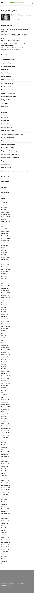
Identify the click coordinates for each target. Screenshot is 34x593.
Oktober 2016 (5, 461)
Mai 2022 (3, 307)
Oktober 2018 (5, 409)
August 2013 (4, 551)
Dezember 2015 (5, 485)
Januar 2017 (4, 454)
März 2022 (4, 312)
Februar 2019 (5, 400)
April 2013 (4, 561)
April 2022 (4, 309)
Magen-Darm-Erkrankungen (8, 90)
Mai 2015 (3, 502)
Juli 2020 (3, 359)
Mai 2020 (3, 364)
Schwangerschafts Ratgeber (9, 154)
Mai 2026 (3, 210)
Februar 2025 (5, 231)
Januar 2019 (4, 402)
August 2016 (4, 466)
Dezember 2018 (5, 404)
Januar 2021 (4, 345)
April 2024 (4, 252)
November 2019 (5, 378)
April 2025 (4, 229)
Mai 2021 (3, 335)
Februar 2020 (5, 371)
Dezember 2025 (5, 214)
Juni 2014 (4, 528)
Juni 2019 (4, 390)
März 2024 (4, 255)
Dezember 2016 (5, 457)
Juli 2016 (3, 468)
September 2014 (5, 521)
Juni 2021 (4, 333)
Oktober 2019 (5, 381)
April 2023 (4, 281)
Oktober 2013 (5, 547)
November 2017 (5, 430)
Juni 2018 (4, 419)
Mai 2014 (3, 530)
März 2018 (4, 421)
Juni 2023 (4, 276)
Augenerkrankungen (6, 63)
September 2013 (5, 549)
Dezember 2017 (5, 428)
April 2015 (4, 504)
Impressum (11, 584)
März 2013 (4, 563)
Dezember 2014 (5, 513)
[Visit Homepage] (17, 2)
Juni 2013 (4, 556)
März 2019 (4, 397)
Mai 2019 (3, 392)
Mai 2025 (3, 226)
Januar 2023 (4, 288)
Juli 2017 (3, 440)
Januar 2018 (4, 426)
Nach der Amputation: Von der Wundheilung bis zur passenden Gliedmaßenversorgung (15, 39)
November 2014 (5, 516)
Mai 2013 (3, 559)
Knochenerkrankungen (7, 83)
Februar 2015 (5, 509)
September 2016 (5, 464)
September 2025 (5, 222)
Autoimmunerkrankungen (8, 59)
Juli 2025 (3, 224)
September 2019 (5, 383)
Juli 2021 (3, 331)
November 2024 (5, 238)
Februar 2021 (5, 343)
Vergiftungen (4, 103)
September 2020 (5, 354)
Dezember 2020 (5, 347)
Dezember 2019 (5, 376)
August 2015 (4, 495)
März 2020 (4, 369)
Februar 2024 (5, 257)
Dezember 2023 (5, 262)
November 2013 (5, 544)
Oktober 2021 (5, 324)
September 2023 (5, 269)
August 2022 (4, 300)
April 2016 (4, 476)
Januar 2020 (4, 373)
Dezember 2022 (5, 290)
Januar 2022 (4, 316)
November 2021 (5, 321)
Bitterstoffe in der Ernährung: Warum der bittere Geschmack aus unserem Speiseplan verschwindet (15, 35)
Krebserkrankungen (6, 86)
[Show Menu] (2, 2)
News (10, 585)
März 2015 (4, 506)
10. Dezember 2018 (23, 19)
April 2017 (4, 447)
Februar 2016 (5, 480)
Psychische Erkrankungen (8, 93)
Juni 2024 (4, 250)
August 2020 (4, 357)
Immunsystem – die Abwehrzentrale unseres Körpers (15, 171)
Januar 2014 (4, 540)
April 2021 (4, 338)
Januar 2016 (4, 483)
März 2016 (4, 478)
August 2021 (4, 328)
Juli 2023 (3, 274)
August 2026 (4, 203)
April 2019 (4, 395)
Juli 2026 (3, 205)
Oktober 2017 (5, 433)
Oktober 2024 (5, 241)
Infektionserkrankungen (7, 80)
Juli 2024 (3, 248)
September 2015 (5, 492)
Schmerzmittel (5, 182)
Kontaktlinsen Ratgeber (7, 137)
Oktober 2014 (5, 518)
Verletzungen (4, 106)
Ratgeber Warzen (6, 168)
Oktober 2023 (5, 267)
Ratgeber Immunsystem (7, 131)
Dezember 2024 (5, 236)
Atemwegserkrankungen (8, 66)
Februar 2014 (5, 537)
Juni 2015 (4, 499)
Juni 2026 (4, 207)
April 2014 (4, 532)
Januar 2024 (4, 259)
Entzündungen (5, 70)
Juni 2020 (4, 362)
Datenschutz (20, 584)
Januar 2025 (4, 233)
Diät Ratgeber (5, 121)
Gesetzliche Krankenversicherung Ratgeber (13, 134)
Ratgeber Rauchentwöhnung (9, 151)
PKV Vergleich (5, 192)
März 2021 (4, 340)
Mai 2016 (3, 473)
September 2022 (5, 297)
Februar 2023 (5, 286)
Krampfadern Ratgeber (7, 147)
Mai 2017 (3, 445)
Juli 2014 (3, 525)
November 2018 (5, 407)
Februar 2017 (5, 452)
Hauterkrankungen (6, 73)
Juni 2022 (4, 305)
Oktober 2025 (5, 219)
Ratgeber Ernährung (6, 127)
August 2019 (4, 385)
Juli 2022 (3, 302)
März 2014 (4, 535)
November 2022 (5, 293)
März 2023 (4, 283)
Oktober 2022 (5, 295)
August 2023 (4, 271)
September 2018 (5, 411)
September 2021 (5, 326)
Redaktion (14, 19)
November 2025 (5, 217)
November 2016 (5, 459)
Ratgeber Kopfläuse (6, 141)
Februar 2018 (5, 423)
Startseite (3, 8)
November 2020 (5, 350)
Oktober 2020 (5, 352)
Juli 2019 (3, 388)
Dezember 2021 (5, 319)
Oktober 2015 (5, 490)
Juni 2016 (4, 471)
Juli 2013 (3, 554)
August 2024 (4, 245)
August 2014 (4, 523)
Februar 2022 (5, 314)
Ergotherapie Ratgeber (7, 124)
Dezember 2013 (5, 542)
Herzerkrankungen (6, 76)
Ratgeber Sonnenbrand (7, 161)
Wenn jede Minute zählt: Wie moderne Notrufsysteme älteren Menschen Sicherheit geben (16, 49)
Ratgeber (3, 585)
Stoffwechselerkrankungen (8, 96)
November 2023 (5, 264)
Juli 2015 (3, 497)
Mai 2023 (3, 278)
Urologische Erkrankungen (8, 100)
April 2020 (4, 366)
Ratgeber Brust (5, 117)
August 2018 (4, 414)
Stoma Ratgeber (5, 164)
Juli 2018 (3, 416)
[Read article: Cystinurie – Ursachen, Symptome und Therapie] (5, 17)
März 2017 (4, 449)
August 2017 (4, 438)
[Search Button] (32, 2)
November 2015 (5, 487)
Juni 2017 (4, 442)
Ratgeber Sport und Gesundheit (10, 157)
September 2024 (5, 243)
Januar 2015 (4, 511)
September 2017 (5, 435)
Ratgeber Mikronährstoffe (8, 144)
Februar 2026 (5, 212)
